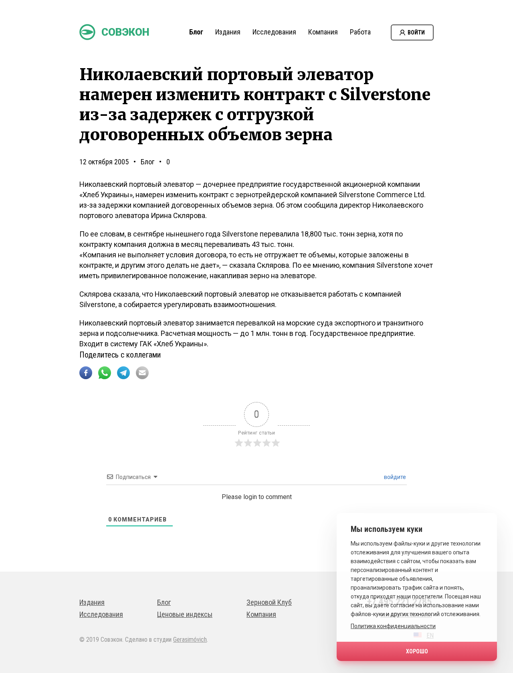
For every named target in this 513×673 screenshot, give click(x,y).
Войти (416, 32)
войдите (394, 477)
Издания (227, 32)
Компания (323, 32)
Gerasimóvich (190, 639)
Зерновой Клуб (269, 602)
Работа (360, 32)
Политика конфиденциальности (393, 626)
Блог (196, 32)
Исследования (274, 32)
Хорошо (417, 651)
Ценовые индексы (184, 614)
